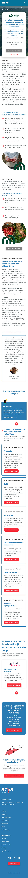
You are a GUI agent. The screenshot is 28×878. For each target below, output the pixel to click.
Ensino (3, 826)
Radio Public (5, 841)
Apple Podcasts (6, 851)
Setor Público (5, 830)
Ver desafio (14, 689)
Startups (4, 814)
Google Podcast (6, 845)
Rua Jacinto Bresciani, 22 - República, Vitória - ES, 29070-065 (12, 803)
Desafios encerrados (11, 471)
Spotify (3, 838)
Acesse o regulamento (14, 730)
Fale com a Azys (14, 863)
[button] (24, 3)
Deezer (3, 848)
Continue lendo (14, 54)
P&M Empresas (6, 817)
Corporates (4, 823)
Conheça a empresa (14, 685)
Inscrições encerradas (14, 50)
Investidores (5, 820)
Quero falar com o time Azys (14, 776)
